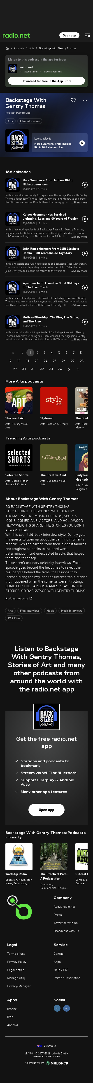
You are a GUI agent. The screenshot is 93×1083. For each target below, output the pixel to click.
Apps (57, 962)
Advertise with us (66, 923)
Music (50, 611)
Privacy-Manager (19, 986)
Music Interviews (71, 611)
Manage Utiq (16, 978)
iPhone (12, 1009)
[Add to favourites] (73, 100)
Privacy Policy (16, 962)
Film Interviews (30, 121)
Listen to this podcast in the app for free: (37, 59)
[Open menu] (87, 35)
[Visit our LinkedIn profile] (57, 1008)
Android (12, 1025)
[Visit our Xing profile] (66, 1008)
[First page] (13, 352)
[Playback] (82, 143)
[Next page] (69, 369)
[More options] (85, 100)
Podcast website (16, 598)
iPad (10, 1017)
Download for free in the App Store (47, 81)
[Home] (7, 48)
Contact (59, 953)
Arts (10, 121)
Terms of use (16, 953)
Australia (49, 1046)
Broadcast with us (66, 931)
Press (58, 914)
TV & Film (14, 618)
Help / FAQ (61, 970)
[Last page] (78, 369)
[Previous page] (22, 352)
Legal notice (15, 970)
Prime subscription (67, 978)
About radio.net (64, 906)
